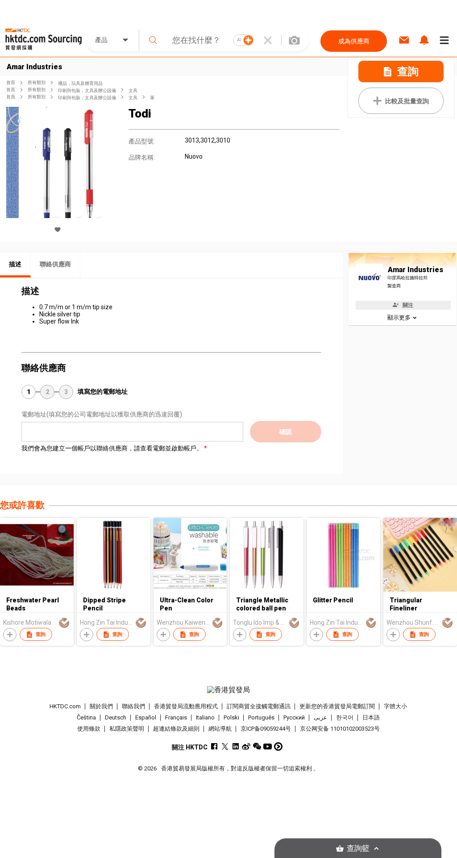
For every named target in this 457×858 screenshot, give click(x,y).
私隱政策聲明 (126, 728)
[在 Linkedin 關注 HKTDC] (235, 746)
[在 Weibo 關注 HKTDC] (246, 746)
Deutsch (115, 717)
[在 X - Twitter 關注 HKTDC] (224, 746)
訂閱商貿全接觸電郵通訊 (259, 706)
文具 (133, 90)
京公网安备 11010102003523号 (340, 728)
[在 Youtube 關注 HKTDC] (267, 746)
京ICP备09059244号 (266, 728)
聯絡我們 (133, 706)
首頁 (10, 82)
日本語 (371, 717)
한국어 (344, 717)
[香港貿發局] (229, 690)
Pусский (294, 717)
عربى (320, 717)
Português (261, 717)
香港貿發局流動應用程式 (186, 706)
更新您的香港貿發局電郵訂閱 (337, 706)
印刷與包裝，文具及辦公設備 (87, 90)
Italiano (205, 717)
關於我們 (101, 706)
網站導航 (220, 728)
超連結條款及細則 (176, 728)
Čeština (86, 717)
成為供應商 (354, 41)
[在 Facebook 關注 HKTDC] (214, 746)
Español (145, 717)
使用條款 (88, 728)
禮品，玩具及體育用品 (80, 83)
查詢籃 (358, 848)
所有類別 (37, 82)
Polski (231, 717)
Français (176, 717)
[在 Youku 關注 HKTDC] (278, 746)
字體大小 (395, 706)
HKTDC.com (65, 706)
